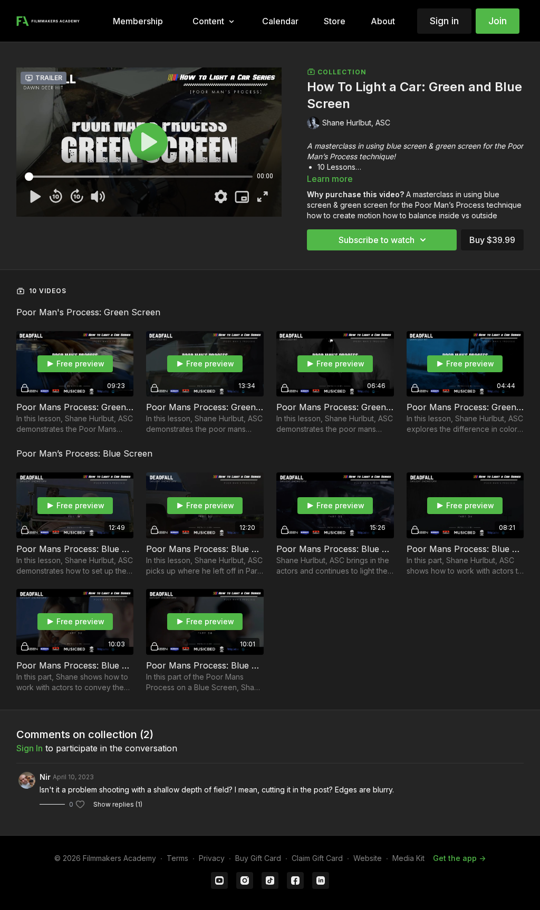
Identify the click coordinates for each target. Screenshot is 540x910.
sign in (29, 748)
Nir (45, 776)
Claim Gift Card (317, 858)
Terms (177, 858)
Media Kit (408, 858)
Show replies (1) (117, 804)
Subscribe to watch (376, 240)
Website (367, 858)
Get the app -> (459, 858)
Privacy (212, 858)
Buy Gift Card (258, 858)
